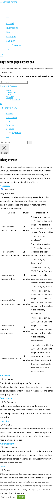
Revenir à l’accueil (8, 86)
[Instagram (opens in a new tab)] (7, 9)
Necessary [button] (5, 185)
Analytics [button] (4, 421)
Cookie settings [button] (8, 497)
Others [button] (3, 466)
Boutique (10, 96)
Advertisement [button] (7, 443)
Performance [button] (6, 398)
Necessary (9, 189)
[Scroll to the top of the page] (1, 104)
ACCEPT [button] (21, 497)
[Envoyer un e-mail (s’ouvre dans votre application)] (7, 16)
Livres (8, 94)
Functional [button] (5, 375)
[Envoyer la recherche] (30, 142)
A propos (16, 99)
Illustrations (11, 92)
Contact (9, 98)
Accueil (9, 90)
